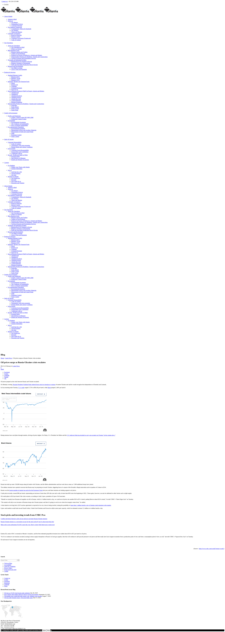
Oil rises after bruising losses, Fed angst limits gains (18, 597)
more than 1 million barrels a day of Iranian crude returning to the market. (91, 505)
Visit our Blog (8, 563)
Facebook (7, 581)
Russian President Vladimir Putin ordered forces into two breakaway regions (34, 384)
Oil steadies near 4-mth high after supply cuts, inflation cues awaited (23, 596)
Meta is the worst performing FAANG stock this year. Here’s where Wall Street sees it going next (28, 524)
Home (2, 358)
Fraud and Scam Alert (10, 569)
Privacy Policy (8, 568)
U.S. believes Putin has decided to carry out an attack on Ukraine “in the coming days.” (91, 435)
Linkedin (6, 584)
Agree (44, 630)
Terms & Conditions (9, 566)
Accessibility (7, 565)
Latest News (8, 358)
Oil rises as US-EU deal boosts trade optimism (17, 593)
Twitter (6, 580)
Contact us (7, 578)
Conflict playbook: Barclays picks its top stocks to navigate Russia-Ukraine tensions (24, 518)
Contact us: (5, 1)
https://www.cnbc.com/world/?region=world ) (211, 548)
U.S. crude (21, 387)
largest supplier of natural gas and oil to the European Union (26, 490)
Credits (6, 571)
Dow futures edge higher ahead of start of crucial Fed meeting (21, 594)
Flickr (5, 586)
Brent (49, 387)
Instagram (7, 583)
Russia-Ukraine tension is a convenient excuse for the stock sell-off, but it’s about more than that (27, 521)
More (48, 630)
